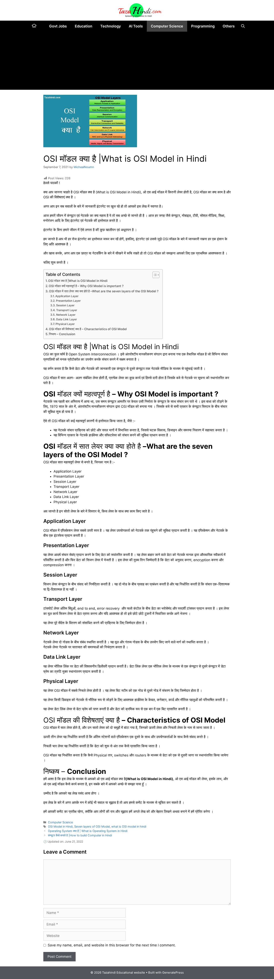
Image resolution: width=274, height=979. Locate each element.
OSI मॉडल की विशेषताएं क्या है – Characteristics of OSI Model (88, 329)
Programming (203, 26)
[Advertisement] (137, 62)
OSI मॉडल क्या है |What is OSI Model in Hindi (78, 281)
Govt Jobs (58, 26)
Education (83, 26)
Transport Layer (66, 310)
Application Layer (66, 296)
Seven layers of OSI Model (92, 826)
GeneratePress (173, 972)
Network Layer (65, 314)
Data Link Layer (66, 319)
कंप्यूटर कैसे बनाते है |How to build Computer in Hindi (80, 835)
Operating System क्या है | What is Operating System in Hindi (87, 831)
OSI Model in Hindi (60, 826)
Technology (110, 26)
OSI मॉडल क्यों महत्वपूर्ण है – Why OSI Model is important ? (86, 286)
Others (229, 26)
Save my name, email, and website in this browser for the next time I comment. (112, 945)
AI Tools (136, 26)
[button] (243, 26)
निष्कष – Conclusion (62, 334)
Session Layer (65, 305)
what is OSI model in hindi (128, 826)
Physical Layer (65, 324)
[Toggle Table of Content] (153, 274)
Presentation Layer (68, 300)
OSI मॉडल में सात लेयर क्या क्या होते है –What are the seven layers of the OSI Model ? (103, 291)
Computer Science (167, 26)
